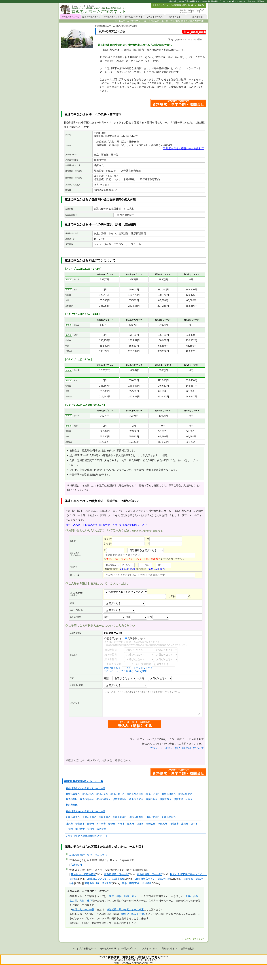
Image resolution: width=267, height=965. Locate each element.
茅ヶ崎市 (101, 823)
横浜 (119, 896)
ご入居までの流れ (154, 17)
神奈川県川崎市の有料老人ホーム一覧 (85, 811)
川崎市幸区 (104, 817)
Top (73, 948)
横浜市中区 (151, 799)
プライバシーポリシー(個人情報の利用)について (177, 748)
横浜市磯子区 (117, 794)
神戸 (89, 900)
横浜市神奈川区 (135, 794)
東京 (111, 896)
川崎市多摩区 (136, 817)
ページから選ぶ (88, 855)
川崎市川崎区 (89, 817)
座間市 (184, 823)
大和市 (90, 829)
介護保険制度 (197, 17)
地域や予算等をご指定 (133, 914)
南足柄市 (80, 829)
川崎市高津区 (120, 817)
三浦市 (69, 829)
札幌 (188, 896)
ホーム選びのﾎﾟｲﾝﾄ (133, 17)
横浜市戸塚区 (136, 799)
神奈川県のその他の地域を (82, 836)
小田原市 (162, 823)
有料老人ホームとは (112, 17)
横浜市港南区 (169, 794)
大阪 (81, 900)
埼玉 (133, 896)
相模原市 (174, 823)
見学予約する (114, 638)
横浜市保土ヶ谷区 (183, 799)
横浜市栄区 (72, 799)
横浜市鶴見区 (120, 799)
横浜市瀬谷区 (87, 799)
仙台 (195, 896)
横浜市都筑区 (103, 799)
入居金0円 (76, 864)
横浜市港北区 (185, 794)
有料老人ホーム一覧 (70, 17)
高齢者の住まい (175, 17)
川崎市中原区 (152, 817)
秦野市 (111, 823)
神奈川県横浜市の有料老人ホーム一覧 (85, 788)
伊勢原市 (80, 823)
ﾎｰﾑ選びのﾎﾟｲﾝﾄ (128, 948)
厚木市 (130, 823)
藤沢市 (69, 823)
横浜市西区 (165, 799)
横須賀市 (101, 829)
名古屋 (73, 900)
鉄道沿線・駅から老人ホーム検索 (125, 909)
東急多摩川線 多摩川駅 (98, 883)
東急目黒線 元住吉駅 (116, 874)
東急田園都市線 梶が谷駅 (137, 883)
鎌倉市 (90, 823)
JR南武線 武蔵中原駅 (83, 874)
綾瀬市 (140, 823)
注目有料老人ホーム (91, 17)
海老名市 (150, 823)
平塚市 (121, 823)
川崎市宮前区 (169, 817)
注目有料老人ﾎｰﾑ (87, 948)
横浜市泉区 (102, 794)
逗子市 (194, 823)
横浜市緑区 (72, 804)
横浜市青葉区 (73, 794)
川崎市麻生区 (73, 817)
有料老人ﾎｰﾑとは (108, 948)
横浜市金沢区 (152, 794)
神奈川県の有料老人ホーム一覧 (83, 781)
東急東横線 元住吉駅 (149, 874)
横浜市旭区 (88, 794)
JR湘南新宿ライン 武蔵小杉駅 (152, 878)
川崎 (126, 896)
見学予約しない (136, 638)
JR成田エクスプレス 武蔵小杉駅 (106, 878)
